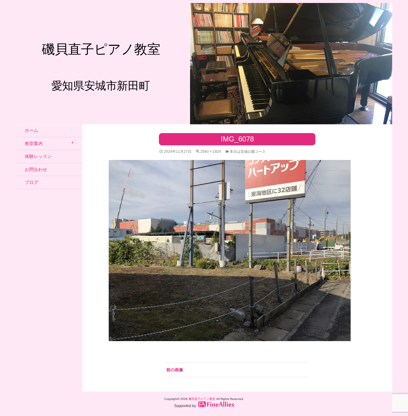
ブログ (31, 182)
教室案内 (34, 143)
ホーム (31, 130)
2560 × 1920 (210, 152)
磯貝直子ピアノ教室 (201, 398)
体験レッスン (38, 156)
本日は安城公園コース (248, 152)
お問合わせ (36, 169)
